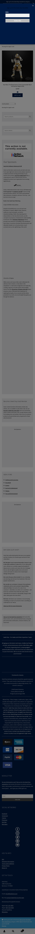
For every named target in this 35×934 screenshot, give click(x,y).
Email (7, 12)
